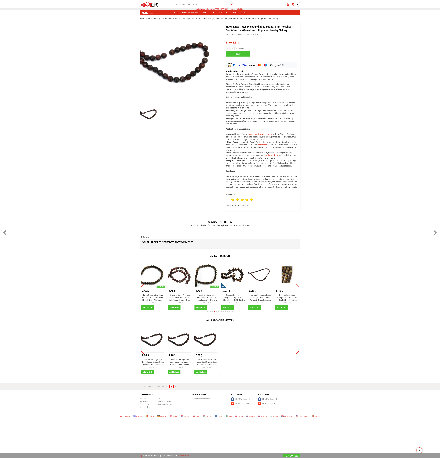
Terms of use (144, 404)
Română (151, 416)
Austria (175, 416)
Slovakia (252, 416)
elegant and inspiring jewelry (260, 134)
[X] (141, 455)
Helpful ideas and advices (201, 399)
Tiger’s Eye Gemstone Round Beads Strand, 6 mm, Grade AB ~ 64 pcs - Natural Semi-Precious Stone (206, 297)
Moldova (317, 416)
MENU (145, 12)
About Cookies (145, 407)
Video (244, 13)
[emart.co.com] (149, 4)
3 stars (242, 199)
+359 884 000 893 (236, 9)
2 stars (237, 199)
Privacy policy (144, 401)
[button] (207, 311)
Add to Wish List (255, 34)
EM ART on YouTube (242, 403)
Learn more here (183, 455)
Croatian (186, 416)
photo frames (264, 144)
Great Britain (288, 416)
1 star (233, 199)
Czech (198, 416)
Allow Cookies (292, 456)
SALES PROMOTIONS (190, 13)
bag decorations (271, 155)
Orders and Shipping (165, 404)
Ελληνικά (139, 416)
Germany (163, 416)
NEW (176, 13)
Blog (235, 13)
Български (126, 416)
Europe (220, 416)
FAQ (159, 399)
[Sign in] (288, 4)
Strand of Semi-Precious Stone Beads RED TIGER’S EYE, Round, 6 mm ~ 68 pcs (179, 297)
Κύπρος (275, 416)
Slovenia (264, 416)
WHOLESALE (224, 13)
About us (143, 399)
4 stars (247, 199)
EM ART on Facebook (242, 399)
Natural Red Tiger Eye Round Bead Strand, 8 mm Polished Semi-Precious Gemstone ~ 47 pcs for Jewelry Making (153, 362)
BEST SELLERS (209, 13)
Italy (230, 416)
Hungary (209, 416)
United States (303, 416)
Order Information (164, 401)
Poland (240, 416)
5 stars (251, 199)
